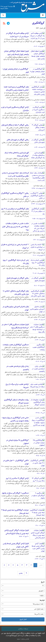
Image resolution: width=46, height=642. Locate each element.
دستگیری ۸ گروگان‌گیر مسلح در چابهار (15, 493)
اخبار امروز (23, 619)
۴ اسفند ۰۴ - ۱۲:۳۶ (39, 320)
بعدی (21, 573)
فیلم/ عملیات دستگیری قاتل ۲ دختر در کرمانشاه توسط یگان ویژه (15, 326)
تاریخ (42, 582)
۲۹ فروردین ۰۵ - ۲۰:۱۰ (39, 255)
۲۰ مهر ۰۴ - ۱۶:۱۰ (40, 525)
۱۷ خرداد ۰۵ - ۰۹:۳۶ (39, 168)
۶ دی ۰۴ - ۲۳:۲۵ (40, 413)
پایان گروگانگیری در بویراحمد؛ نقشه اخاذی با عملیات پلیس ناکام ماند (16, 88)
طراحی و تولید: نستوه (23, 639)
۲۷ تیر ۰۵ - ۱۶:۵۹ (40, 135)
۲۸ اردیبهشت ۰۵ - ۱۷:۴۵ (38, 188)
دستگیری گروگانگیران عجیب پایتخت (16, 344)
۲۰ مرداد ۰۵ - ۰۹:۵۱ (39, 82)
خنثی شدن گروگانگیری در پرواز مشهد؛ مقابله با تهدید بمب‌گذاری (15, 419)
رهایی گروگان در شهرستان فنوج (18, 278)
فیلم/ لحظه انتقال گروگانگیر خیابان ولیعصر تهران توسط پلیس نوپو (16, 53)
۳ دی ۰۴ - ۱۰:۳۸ (40, 435)
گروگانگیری (38, 23)
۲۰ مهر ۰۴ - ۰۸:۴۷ (40, 559)
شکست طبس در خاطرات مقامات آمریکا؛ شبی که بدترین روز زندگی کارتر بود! (15, 226)
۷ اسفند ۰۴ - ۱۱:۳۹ (40, 302)
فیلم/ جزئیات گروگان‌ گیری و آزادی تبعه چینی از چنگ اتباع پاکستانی (16, 532)
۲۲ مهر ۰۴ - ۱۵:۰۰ (40, 505)
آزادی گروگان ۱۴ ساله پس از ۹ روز (17, 478)
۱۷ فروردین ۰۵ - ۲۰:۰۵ (39, 273)
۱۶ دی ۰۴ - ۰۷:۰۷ (40, 361)
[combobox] (23, 585)
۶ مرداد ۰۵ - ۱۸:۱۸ (40, 102)
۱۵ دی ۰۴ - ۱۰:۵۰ (40, 379)
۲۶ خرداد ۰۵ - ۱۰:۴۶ (39, 147)
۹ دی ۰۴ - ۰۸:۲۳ (40, 395)
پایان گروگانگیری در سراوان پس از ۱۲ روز (15, 208)
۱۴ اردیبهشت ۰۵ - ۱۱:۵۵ (38, 219)
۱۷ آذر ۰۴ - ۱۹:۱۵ (40, 456)
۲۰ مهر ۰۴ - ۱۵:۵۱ (24, 536)
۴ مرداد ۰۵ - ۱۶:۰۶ (40, 120)
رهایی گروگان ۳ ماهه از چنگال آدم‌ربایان (15, 125)
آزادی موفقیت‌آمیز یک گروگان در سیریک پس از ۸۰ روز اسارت (17, 35)
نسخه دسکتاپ (23, 628)
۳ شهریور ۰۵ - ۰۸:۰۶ (39, 46)
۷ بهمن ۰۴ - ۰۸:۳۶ (40, 340)
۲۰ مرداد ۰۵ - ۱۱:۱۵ (40, 64)
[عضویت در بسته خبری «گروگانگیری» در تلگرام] (8, 23)
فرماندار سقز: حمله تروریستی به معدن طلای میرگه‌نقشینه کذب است (15, 174)
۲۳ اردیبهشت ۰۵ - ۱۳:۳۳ (38, 204)
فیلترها (42, 600)
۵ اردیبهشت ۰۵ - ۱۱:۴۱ (39, 240)
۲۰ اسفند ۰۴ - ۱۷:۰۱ (39, 286)
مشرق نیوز (28, 6)
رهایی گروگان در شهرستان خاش (18, 139)
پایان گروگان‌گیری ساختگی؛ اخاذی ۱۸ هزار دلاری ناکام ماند (16, 293)
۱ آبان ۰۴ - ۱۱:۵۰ (40, 488)
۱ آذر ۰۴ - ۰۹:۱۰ (41, 473)
